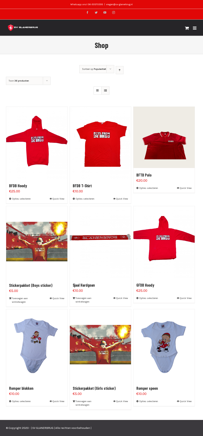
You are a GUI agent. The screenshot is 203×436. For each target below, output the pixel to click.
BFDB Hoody (18, 185)
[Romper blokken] (36, 345)
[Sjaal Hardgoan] (100, 242)
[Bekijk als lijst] (105, 90)
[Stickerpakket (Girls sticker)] (100, 345)
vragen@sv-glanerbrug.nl (119, 4)
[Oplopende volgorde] (120, 70)
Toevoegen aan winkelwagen (20, 300)
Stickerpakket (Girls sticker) (94, 388)
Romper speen (147, 388)
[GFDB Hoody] (164, 242)
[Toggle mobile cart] (187, 28)
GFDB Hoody (145, 285)
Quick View (58, 198)
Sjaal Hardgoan (84, 285)
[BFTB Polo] (164, 137)
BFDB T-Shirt (82, 185)
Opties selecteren (21, 198)
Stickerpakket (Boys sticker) (30, 285)
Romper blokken (21, 388)
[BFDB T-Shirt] (100, 143)
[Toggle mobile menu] (195, 28)
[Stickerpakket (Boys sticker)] (36, 242)
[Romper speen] (164, 345)
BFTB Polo (143, 175)
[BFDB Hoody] (36, 143)
